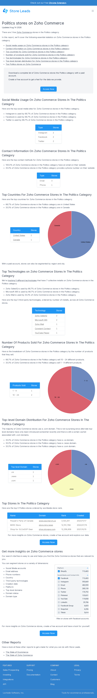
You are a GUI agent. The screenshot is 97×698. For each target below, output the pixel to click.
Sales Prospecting (11, 670)
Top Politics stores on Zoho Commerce (23, 64)
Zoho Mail (39, 324)
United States (19, 235)
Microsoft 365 (41, 320)
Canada (16, 240)
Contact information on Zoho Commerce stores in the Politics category (37, 48)
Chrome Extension (57, 3)
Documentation (33, 675)
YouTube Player (42, 333)
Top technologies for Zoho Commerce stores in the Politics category (36, 58)
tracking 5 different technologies (22, 280)
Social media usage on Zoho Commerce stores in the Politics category (37, 45)
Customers (55, 679)
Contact (53, 675)
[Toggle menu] (92, 11)
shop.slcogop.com (47, 529)
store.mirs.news (46, 525)
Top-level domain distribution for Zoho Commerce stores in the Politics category (42, 61)
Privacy (77, 670)
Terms (77, 675)
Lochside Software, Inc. (13, 693)
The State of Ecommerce (17, 652)
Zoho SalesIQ (41, 316)
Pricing (30, 670)
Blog (52, 684)
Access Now (48, 89)
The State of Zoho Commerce (19, 655)
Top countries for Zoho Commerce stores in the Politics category (35, 52)
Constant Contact (43, 328)
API (4, 684)
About (53, 670)
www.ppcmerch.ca (47, 521)
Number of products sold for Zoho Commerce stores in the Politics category (40, 55)
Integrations (8, 679)
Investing (7, 675)
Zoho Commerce (24, 32)
